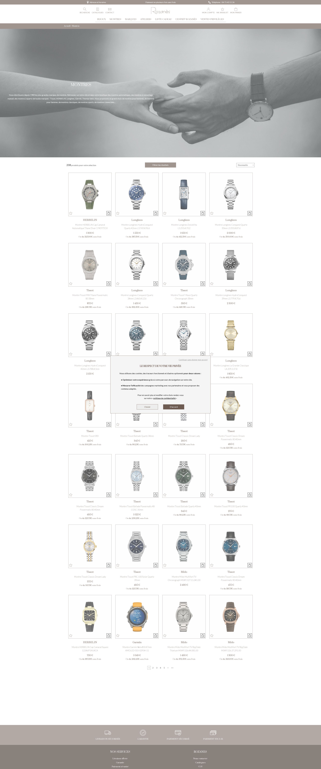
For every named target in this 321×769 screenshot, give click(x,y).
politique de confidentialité (164, 398)
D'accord (174, 407)
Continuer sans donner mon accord (193, 360)
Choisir (147, 407)
